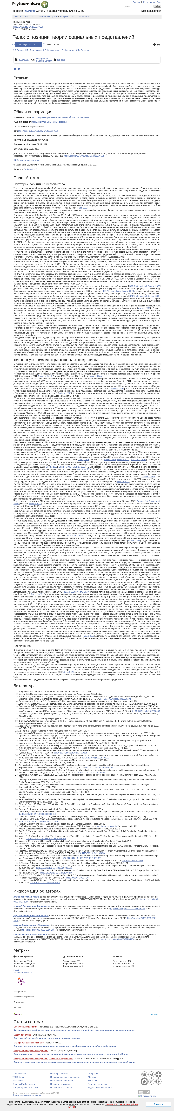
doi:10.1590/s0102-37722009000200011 (54, 868)
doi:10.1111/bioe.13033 (132, 861)
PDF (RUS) (24, 59)
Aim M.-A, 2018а (75, 535)
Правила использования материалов (26, 1095)
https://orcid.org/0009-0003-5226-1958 (117, 939)
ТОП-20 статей (19, 1074)
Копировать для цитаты (27, 160)
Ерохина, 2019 (45, 376)
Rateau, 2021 (134, 540)
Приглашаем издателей (61, 1081)
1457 (159, 45)
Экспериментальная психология (29, 1043)
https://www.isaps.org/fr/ (106, 826)
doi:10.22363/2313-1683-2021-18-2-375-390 (81, 858)
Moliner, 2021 (65, 393)
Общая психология (22, 1035)
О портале (93, 1074)
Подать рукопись (57, 11)
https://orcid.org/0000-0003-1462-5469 (127, 909)
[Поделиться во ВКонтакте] (15, 69)
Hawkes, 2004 (95, 376)
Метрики (61, 59)
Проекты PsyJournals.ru (23, 1084)
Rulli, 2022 (82, 208)
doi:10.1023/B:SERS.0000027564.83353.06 (38, 821)
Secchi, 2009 (110, 460)
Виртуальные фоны (97, 1084)
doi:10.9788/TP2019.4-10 (77, 878)
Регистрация (149, 2)
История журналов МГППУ (25, 1087)
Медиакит (92, 1077)
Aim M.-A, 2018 (84, 469)
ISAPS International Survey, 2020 (144, 286)
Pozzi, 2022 (36, 594)
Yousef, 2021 (144, 308)
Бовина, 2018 (117, 388)
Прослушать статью (28, 44)
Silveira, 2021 (123, 460)
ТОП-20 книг (18, 1077)
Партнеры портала (59, 1074)
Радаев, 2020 (69, 592)
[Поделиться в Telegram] (19, 69)
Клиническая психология (25, 1027)
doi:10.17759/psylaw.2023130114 (27, 27)
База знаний (76, 11)
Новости (17, 11)
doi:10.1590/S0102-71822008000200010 (37, 814)
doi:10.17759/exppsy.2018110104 (115, 699)
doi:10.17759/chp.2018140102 (99, 767)
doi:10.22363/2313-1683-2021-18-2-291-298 (46, 838)
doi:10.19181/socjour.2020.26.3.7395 (70, 753)
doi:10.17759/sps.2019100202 (95, 758)
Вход (159, 2)
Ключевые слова (151, 11)
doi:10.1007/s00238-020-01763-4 (45, 883)
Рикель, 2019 (82, 592)
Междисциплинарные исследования (31, 1051)
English (136, 2)
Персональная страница (61, 1087)
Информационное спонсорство (65, 1077)
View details (154, 1014)
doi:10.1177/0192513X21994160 (90, 853)
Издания (29, 11)
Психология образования (61, 1059)
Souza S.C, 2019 (138, 460)
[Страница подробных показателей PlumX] (21, 981)
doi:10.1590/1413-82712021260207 (55, 873)
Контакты (92, 1081)
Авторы (40, 11)
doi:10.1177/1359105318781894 (90, 772)
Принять (158, 1104)
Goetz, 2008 (83, 460)
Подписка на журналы (60, 1084)
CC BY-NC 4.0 (30, 169)
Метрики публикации (22, 972)
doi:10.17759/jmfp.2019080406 (146, 711)
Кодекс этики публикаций (100, 1087)
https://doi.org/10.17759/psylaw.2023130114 (38, 131)
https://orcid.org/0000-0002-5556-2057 (38, 930)
